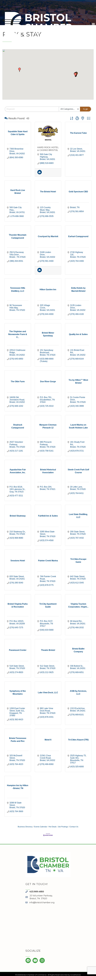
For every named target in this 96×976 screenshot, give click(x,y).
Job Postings (63, 827)
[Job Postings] (39, 174)
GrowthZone (75, 975)
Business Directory (25, 827)
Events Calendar (40, 827)
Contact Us (74, 827)
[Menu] (93, 24)
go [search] (87, 109)
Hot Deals (52, 827)
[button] (19, 70)
